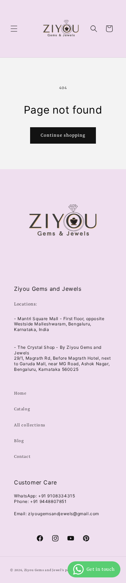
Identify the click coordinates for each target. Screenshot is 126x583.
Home (20, 393)
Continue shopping (63, 135)
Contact (22, 456)
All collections (29, 425)
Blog (19, 441)
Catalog (22, 409)
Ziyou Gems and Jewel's (44, 570)
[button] (14, 28)
